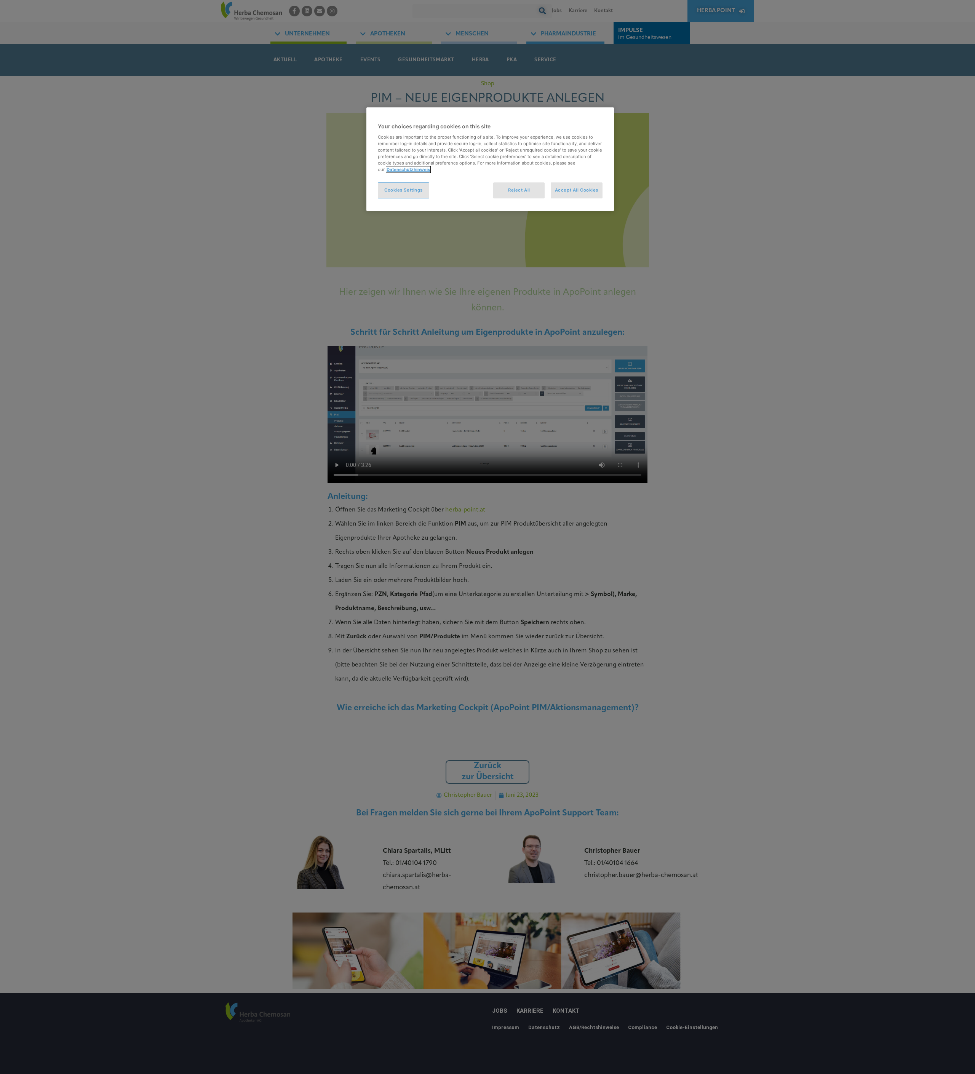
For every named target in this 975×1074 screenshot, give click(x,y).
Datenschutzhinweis (408, 169)
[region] (490, 159)
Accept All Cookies (576, 190)
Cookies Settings (403, 190)
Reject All (519, 190)
